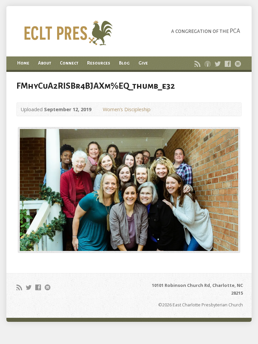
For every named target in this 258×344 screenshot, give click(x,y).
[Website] (238, 64)
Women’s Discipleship (126, 109)
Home (23, 63)
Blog (124, 63)
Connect (69, 63)
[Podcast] (208, 64)
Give (143, 63)
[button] (129, 190)
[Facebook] (228, 64)
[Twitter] (218, 64)
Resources (98, 63)
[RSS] (198, 64)
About (44, 63)
